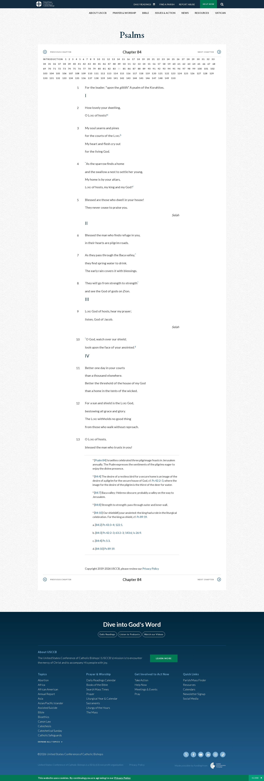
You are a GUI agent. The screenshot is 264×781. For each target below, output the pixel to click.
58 (164, 64)
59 (169, 64)
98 (189, 68)
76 (79, 68)
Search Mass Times (97, 689)
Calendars (189, 689)
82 (109, 68)
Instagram (215, 754)
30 (198, 59)
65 (199, 64)
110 (90, 73)
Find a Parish (167, 4)
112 (103, 73)
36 (54, 64)
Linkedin (208, 754)
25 (173, 59)
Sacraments (93, 703)
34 (44, 64)
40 (74, 64)
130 (45, 78)
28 (188, 59)
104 (52, 73)
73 (64, 68)
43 (89, 64)
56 (154, 64)
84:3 (98, 532)
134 (71, 78)
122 (167, 73)
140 (109, 78)
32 (208, 59)
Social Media (190, 698)
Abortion (43, 680)
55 (149, 64)
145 (141, 78)
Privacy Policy (150, 568)
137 (90, 78)
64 (194, 64)
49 (119, 64)
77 (84, 68)
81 (104, 68)
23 (163, 59)
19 (143, 59)
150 (173, 78)
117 (135, 73)
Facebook (193, 754)
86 (129, 68)
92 (159, 68)
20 (148, 59)
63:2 (118, 532)
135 (77, 78)
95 (174, 68)
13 (113, 59)
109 (83, 73)
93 (164, 68)
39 (69, 64)
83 (114, 68)
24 (168, 59)
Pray (137, 694)
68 (214, 64)
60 (174, 64)
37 (59, 64)
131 (52, 78)
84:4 (97, 476)
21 (153, 59)
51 (129, 64)
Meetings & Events (146, 689)
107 (71, 73)
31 (203, 59)
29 (193, 59)
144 (135, 78)
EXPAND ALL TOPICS (49, 742)
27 (183, 59)
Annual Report (46, 694)
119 (148, 73)
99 (194, 68)
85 (124, 68)
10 (98, 59)
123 (173, 73)
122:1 (118, 524)
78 (89, 68)
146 (148, 78)
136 (83, 78)
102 (212, 68)
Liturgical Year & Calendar (101, 698)
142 (122, 78)
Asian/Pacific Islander (50, 703)
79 (94, 68)
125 (186, 73)
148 (160, 78)
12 (108, 59)
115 (122, 73)
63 (189, 64)
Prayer (90, 694)
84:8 (97, 504)
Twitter (186, 754)
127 (199, 73)
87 (134, 68)
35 (49, 64)
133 (64, 78)
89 (144, 68)
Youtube (201, 754)
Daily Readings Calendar (155, 4)
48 (114, 64)
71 (54, 68)
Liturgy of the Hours (98, 707)
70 (49, 68)
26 (178, 59)
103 (45, 73)
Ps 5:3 (106, 540)
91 (154, 68)
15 (123, 59)
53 (139, 64)
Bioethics (43, 717)
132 (58, 78)
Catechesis (44, 726)
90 (149, 68)
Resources (189, 684)
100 (200, 68)
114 (116, 73)
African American (48, 689)
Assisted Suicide (47, 707)
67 (208, 64)
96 (179, 68)
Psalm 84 (100, 460)
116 (128, 73)
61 (179, 64)
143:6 (128, 532)
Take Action (141, 680)
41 (79, 64)
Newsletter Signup (194, 694)
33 (213, 59)
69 (44, 68)
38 (64, 64)
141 (116, 78)
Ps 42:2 (156, 480)
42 (84, 64)
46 (104, 64)
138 (96, 78)
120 (154, 73)
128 (205, 73)
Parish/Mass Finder (194, 680)
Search (222, 3)
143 (128, 78)
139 (103, 78)
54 (144, 64)
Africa (41, 684)
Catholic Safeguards (50, 735)
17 (133, 59)
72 (59, 68)
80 (99, 68)
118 (141, 73)
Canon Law (44, 721)
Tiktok (223, 754)
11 (103, 59)
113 (109, 73)
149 (167, 78)
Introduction (53, 59)
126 (192, 73)
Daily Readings (142, 4)
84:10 (98, 512)
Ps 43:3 (107, 524)
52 (134, 64)
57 (159, 64)
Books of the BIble (97, 684)
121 (160, 73)
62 (184, 64)
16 (128, 59)
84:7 (97, 492)
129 (212, 73)
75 (74, 68)
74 (69, 68)
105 (58, 73)
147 (154, 78)
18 (138, 59)
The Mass (92, 712)
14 (118, 59)
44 (94, 64)
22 (158, 59)
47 (109, 64)
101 (206, 68)
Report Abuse (187, 4)
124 (180, 73)
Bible (41, 712)
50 (124, 64)
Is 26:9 (137, 532)
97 (184, 68)
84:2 (98, 524)
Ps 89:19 (142, 517)
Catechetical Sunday (50, 730)
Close (255, 778)
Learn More (164, 658)
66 (204, 64)
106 (64, 73)
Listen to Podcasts (130, 634)
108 (77, 73)
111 (96, 73)
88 (139, 68)
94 (169, 68)
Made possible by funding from (191, 765)
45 (99, 64)
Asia (40, 698)
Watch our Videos (153, 634)
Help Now (208, 4)
